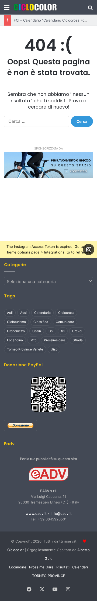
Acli (10, 313)
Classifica (40, 322)
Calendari (80, 567)
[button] (48, 165)
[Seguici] (89, 249)
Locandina (15, 340)
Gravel (77, 331)
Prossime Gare (41, 567)
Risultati (63, 567)
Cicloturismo (16, 322)
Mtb (33, 340)
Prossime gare (54, 340)
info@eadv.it (61, 513)
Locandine (17, 567)
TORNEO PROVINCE (48, 576)
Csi (50, 331)
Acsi (23, 313)
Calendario (42, 313)
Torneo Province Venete (25, 349)
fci (63, 331)
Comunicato (65, 322)
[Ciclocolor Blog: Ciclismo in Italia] (35, 7)
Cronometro (16, 331)
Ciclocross (66, 313)
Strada (78, 340)
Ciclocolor (15, 550)
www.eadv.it (36, 513)
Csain (36, 331)
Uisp (54, 349)
